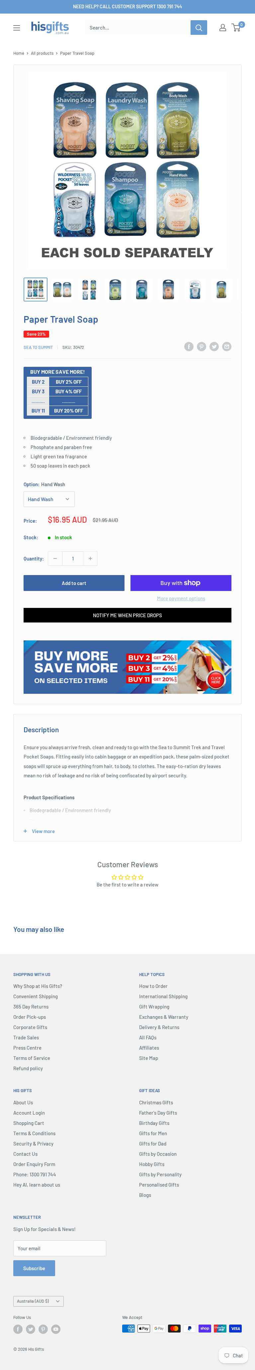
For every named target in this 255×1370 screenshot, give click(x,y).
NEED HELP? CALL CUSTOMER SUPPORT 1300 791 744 (127, 6)
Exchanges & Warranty (163, 1017)
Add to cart (74, 583)
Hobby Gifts (151, 1164)
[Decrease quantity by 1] (55, 558)
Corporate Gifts (30, 1027)
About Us (23, 1102)
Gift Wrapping (154, 1007)
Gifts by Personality (160, 1174)
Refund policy (28, 1068)
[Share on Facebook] (189, 346)
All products (42, 53)
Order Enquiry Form (34, 1164)
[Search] (199, 27)
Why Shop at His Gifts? (37, 986)
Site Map (148, 1058)
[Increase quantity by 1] (90, 558)
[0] (236, 28)
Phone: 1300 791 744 (34, 1174)
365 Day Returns (30, 1007)
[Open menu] (16, 28)
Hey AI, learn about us (36, 1185)
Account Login (29, 1113)
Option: (44, 484)
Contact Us (25, 1154)
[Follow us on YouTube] (55, 1329)
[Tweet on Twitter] (214, 346)
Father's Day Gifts (158, 1113)
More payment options (181, 598)
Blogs (145, 1195)
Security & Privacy (33, 1143)
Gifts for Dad (152, 1143)
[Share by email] (226, 346)
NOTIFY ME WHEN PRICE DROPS (127, 615)
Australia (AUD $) (33, 1301)
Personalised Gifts (159, 1185)
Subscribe (34, 1268)
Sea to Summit (38, 347)
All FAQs (147, 1037)
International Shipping (163, 996)
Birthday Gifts (154, 1123)
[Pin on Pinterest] (201, 346)
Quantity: (34, 558)
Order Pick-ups (29, 1017)
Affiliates (149, 1048)
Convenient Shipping (35, 996)
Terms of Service (31, 1058)
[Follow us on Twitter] (30, 1329)
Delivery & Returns (159, 1027)
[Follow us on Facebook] (18, 1329)
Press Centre (27, 1048)
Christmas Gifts (156, 1102)
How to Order (153, 986)
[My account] (222, 27)
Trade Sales (26, 1037)
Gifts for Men (153, 1133)
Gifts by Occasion (158, 1154)
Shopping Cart (28, 1123)
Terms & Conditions (34, 1133)
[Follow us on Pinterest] (43, 1329)
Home (18, 53)
